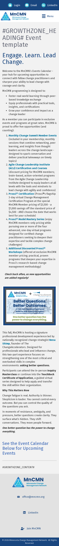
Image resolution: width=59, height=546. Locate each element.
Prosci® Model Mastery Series (26, 219)
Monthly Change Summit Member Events (33, 135)
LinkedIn (33, 512)
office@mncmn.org (33, 496)
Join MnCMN (34, 528)
